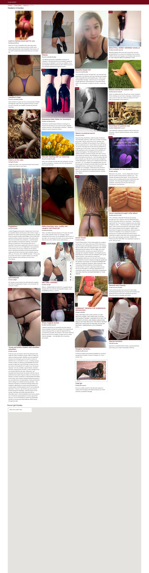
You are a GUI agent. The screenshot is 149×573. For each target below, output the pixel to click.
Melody (45, 55)
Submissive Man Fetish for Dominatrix (56, 119)
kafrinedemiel (13, 278)
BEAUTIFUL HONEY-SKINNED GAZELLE (124, 48)
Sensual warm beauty (117, 285)
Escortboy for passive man (119, 126)
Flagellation (12, 227)
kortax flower (81, 238)
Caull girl (79, 383)
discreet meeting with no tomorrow (55, 157)
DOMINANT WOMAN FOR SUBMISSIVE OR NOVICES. (91, 309)
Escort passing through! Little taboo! (123, 213)
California (25, 5)
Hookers (10, 5)
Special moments (115, 341)
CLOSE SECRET (12, 2)
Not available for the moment (120, 169)
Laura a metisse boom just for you (21, 41)
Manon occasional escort (85, 133)
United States (17, 5)
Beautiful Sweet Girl (83, 70)
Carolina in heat (14, 97)
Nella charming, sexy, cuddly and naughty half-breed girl (54, 227)
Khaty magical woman (50, 323)
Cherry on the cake (15, 160)
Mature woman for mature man (121, 90)
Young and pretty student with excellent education (23, 348)
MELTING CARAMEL (50, 282)
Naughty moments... (83, 349)
